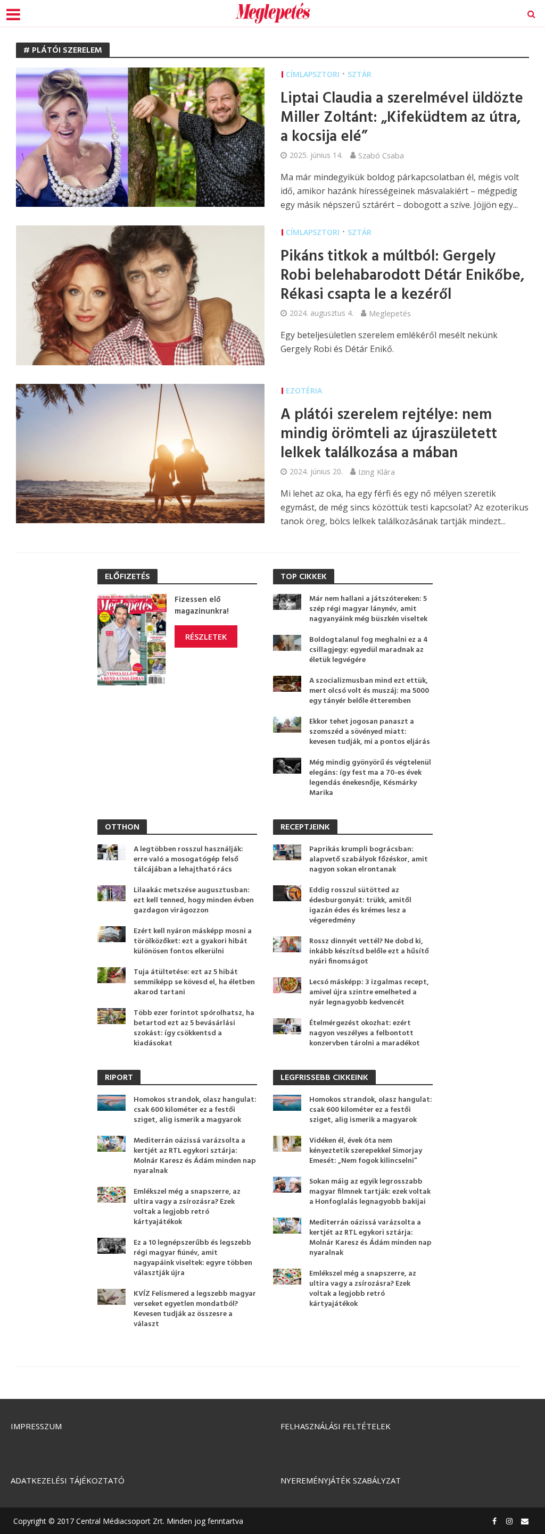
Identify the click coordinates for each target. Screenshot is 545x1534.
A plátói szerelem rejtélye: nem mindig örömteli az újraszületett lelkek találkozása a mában (388, 434)
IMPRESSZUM (36, 1426)
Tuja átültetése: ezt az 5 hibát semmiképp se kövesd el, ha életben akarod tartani (194, 982)
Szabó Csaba (381, 155)
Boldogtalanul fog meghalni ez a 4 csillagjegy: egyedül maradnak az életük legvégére (368, 650)
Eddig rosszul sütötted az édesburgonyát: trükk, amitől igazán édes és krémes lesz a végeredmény (360, 905)
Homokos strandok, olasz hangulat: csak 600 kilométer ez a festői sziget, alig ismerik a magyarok (195, 1110)
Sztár (359, 74)
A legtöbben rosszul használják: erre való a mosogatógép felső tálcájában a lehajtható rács (188, 859)
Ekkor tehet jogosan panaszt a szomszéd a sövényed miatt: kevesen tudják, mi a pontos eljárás (369, 732)
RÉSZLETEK (206, 636)
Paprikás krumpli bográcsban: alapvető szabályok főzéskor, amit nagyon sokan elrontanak (368, 859)
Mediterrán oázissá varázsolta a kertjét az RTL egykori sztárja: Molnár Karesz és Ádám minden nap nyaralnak (195, 1156)
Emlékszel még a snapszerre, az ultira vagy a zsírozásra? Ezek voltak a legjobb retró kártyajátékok (187, 1207)
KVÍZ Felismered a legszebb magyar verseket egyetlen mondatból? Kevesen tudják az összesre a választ (195, 1309)
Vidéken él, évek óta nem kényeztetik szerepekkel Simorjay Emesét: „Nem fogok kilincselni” (365, 1151)
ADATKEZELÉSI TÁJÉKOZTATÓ (68, 1480)
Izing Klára (376, 471)
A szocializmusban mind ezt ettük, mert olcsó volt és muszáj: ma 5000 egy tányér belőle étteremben (369, 691)
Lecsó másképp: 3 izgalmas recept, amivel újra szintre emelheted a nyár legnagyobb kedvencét (369, 992)
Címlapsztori (313, 74)
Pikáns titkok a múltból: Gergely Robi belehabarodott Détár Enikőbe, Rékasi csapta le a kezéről (402, 276)
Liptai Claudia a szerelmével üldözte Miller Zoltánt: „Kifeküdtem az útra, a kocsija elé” (401, 118)
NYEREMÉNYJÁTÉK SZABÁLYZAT (340, 1480)
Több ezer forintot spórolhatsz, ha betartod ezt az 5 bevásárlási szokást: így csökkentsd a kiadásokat (194, 1028)
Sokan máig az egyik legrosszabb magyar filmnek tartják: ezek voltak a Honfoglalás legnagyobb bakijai (370, 1192)
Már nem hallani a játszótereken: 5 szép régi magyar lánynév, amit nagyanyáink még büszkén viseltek (368, 609)
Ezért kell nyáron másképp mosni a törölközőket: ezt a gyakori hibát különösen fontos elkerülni (193, 941)
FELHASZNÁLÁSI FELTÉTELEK (335, 1426)
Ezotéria (304, 390)
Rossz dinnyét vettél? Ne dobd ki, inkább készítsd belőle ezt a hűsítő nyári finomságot (369, 951)
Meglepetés (390, 313)
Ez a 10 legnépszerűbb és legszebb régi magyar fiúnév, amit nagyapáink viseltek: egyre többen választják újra (193, 1258)
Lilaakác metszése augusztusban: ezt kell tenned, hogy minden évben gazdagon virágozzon (194, 900)
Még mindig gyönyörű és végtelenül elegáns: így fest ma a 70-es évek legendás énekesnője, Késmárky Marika (370, 778)
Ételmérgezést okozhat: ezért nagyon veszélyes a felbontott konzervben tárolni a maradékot (364, 1033)
